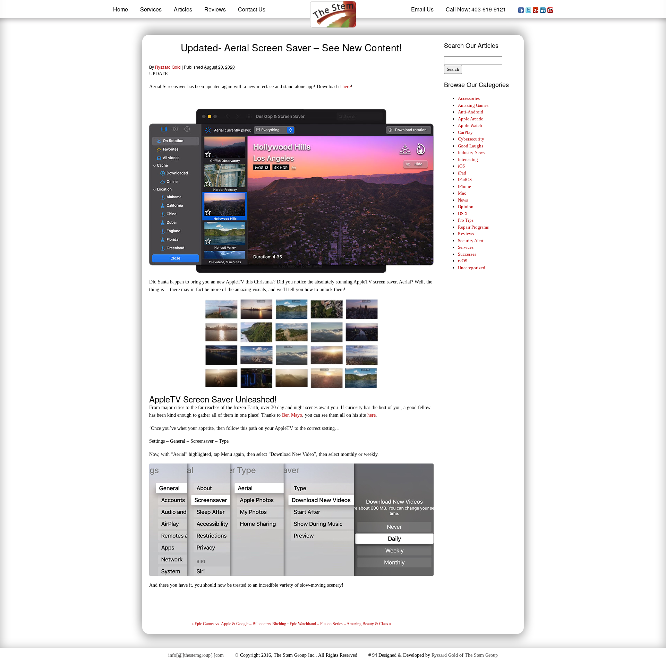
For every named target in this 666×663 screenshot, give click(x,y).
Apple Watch (470, 125)
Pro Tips (465, 220)
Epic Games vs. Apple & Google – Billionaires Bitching (238, 623)
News (463, 200)
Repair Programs (473, 227)
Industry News (471, 152)
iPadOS (465, 179)
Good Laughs (470, 145)
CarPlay (465, 132)
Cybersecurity (471, 139)
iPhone (464, 186)
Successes (467, 254)
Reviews (466, 233)
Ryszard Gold (168, 67)
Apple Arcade (470, 118)
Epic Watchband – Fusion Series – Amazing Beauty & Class (340, 623)
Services (465, 247)
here (346, 86)
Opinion (465, 206)
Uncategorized (471, 267)
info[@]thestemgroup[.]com (196, 655)
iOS (461, 166)
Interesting (468, 159)
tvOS (462, 260)
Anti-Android (470, 111)
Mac (462, 193)
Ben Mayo (292, 415)
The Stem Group (481, 655)
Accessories (469, 98)
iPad (462, 173)
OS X (463, 213)
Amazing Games (473, 105)
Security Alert (471, 240)
